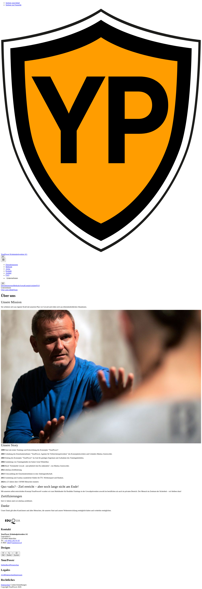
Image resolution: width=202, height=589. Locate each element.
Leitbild (10, 290)
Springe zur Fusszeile (13, 5)
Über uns (4, 290)
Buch (8, 565)
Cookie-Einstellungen (19, 585)
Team (15, 290)
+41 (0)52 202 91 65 (12, 541)
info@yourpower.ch (14, 543)
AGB (3, 575)
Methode (9, 267)
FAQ (7, 275)
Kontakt (9, 271)
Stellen (3, 565)
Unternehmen (12, 278)
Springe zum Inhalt (13, 3)
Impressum (18, 575)
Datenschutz (9, 575)
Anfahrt (8, 273)
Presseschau (14, 565)
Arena (8, 269)
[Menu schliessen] (3, 260)
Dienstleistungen (12, 265)
